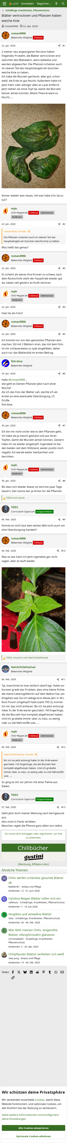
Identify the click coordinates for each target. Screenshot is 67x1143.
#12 (63, 747)
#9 (64, 519)
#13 (63, 807)
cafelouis (13, 902)
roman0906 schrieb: (15, 231)
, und (27, 657)
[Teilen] (59, 45)
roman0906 (11, 26)
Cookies (40, 1100)
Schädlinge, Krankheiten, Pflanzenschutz (42, 902)
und (15, 497)
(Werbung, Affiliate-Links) (33, 864)
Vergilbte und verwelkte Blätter (30, 914)
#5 (64, 333)
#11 (63, 679)
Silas (10, 918)
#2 (64, 223)
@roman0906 (17, 379)
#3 (64, 268)
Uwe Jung (13, 958)
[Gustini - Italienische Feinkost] (33, 860)
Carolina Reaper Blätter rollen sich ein (34, 898)
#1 (64, 45)
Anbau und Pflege (31, 886)
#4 (64, 306)
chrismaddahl (16, 938)
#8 (64, 480)
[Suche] (63, 3)
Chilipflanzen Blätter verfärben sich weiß (36, 954)
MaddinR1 (14, 886)
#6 (64, 373)
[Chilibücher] (33, 851)
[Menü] (4, 3)
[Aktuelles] (56, 3)
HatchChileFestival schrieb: (19, 754)
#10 (63, 550)
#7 (64, 425)
